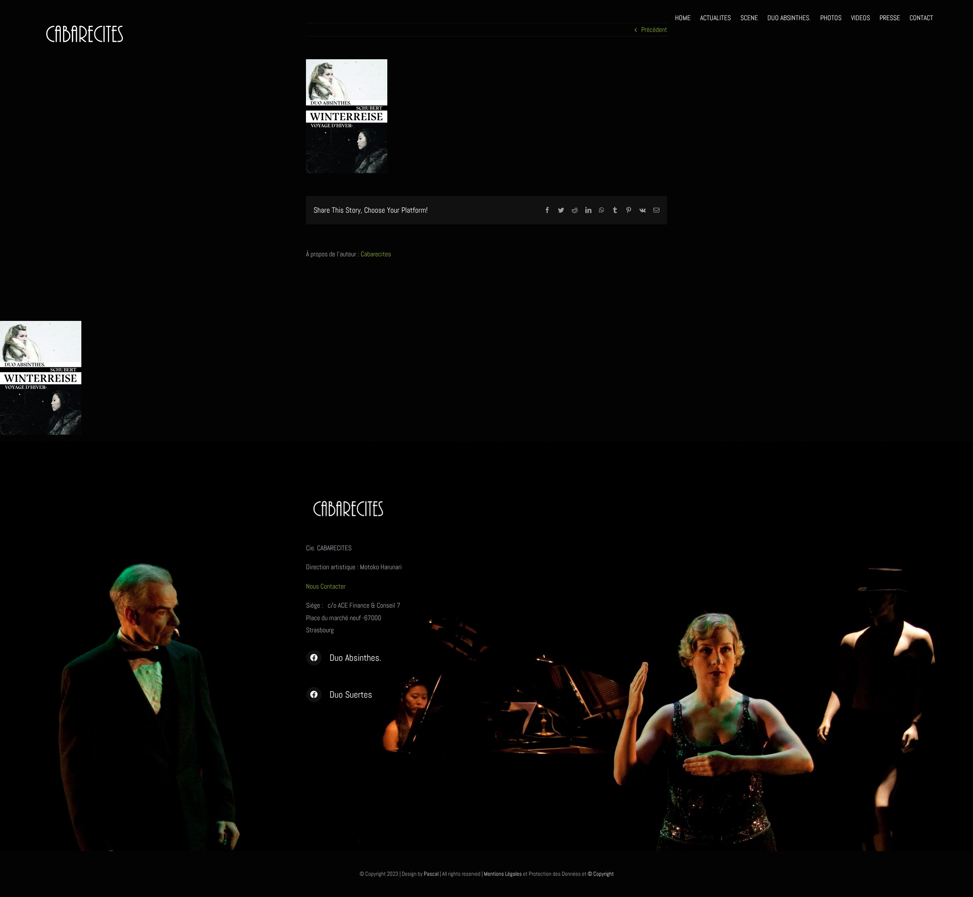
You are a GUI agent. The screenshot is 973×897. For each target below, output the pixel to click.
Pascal (431, 873)
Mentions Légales (503, 873)
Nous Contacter (326, 586)
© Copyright (601, 873)
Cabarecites (376, 254)
